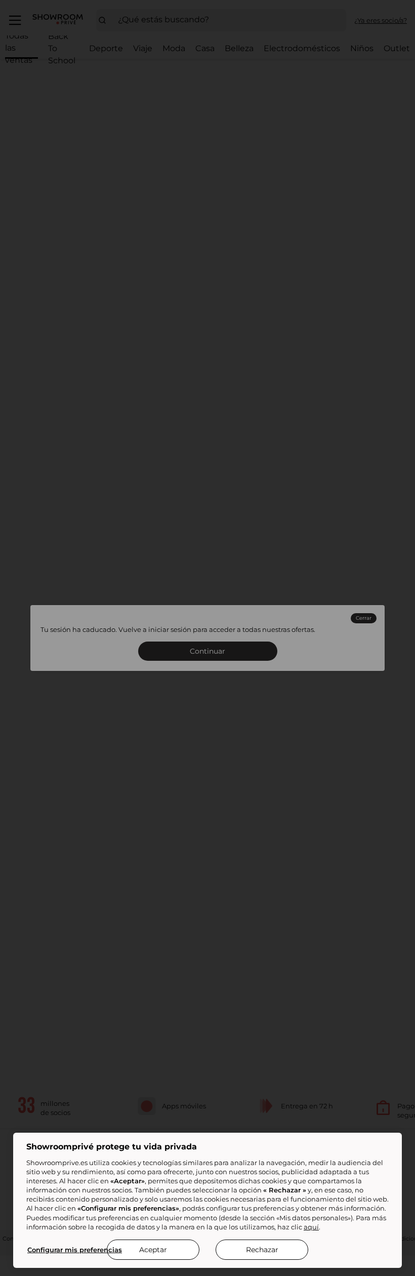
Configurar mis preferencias (74, 1250)
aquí (311, 1227)
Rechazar (262, 1249)
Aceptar (153, 1249)
